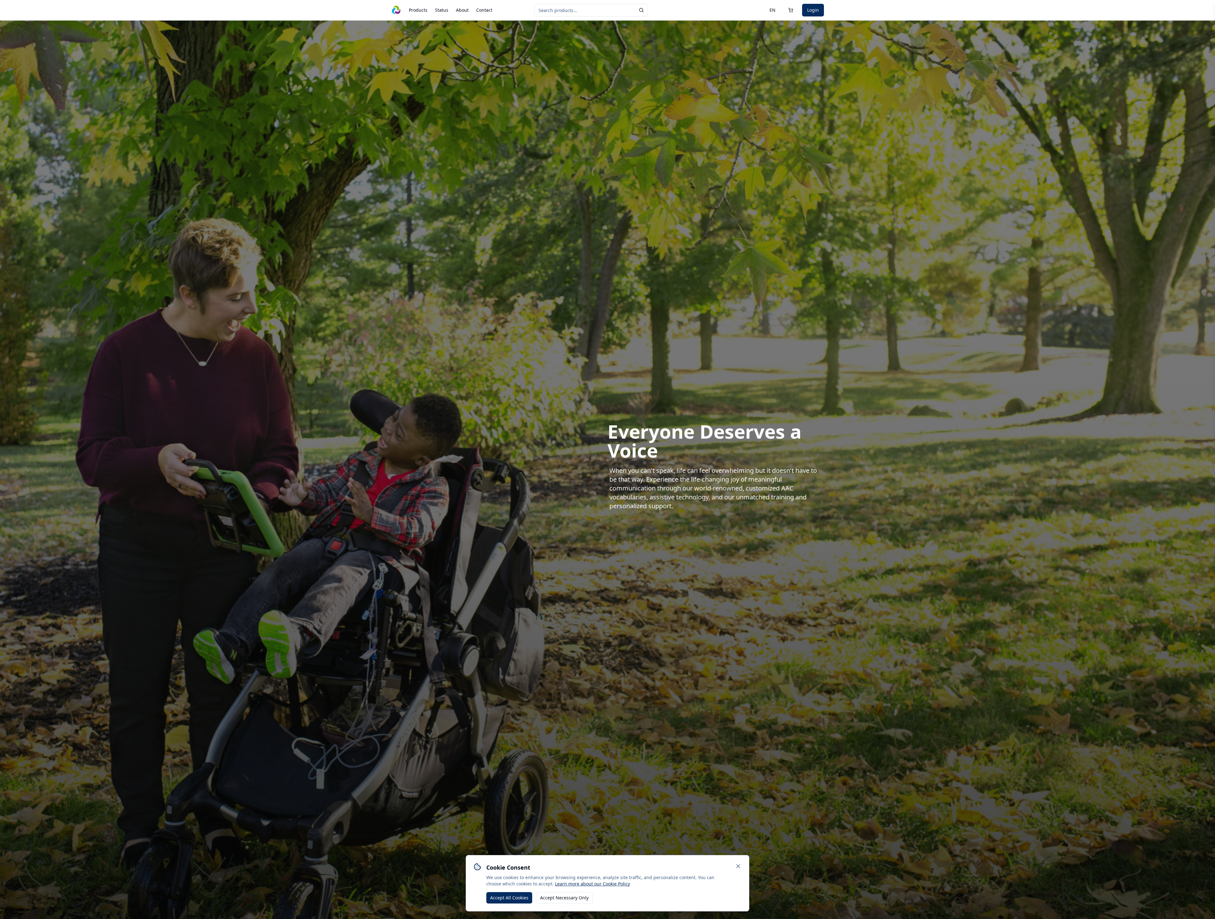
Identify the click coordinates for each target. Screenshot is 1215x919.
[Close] (738, 866)
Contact (484, 10)
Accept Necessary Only (564, 898)
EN (773, 10)
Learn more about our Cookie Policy (592, 884)
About (462, 10)
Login (813, 10)
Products (418, 10)
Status (441, 10)
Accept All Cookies (509, 898)
